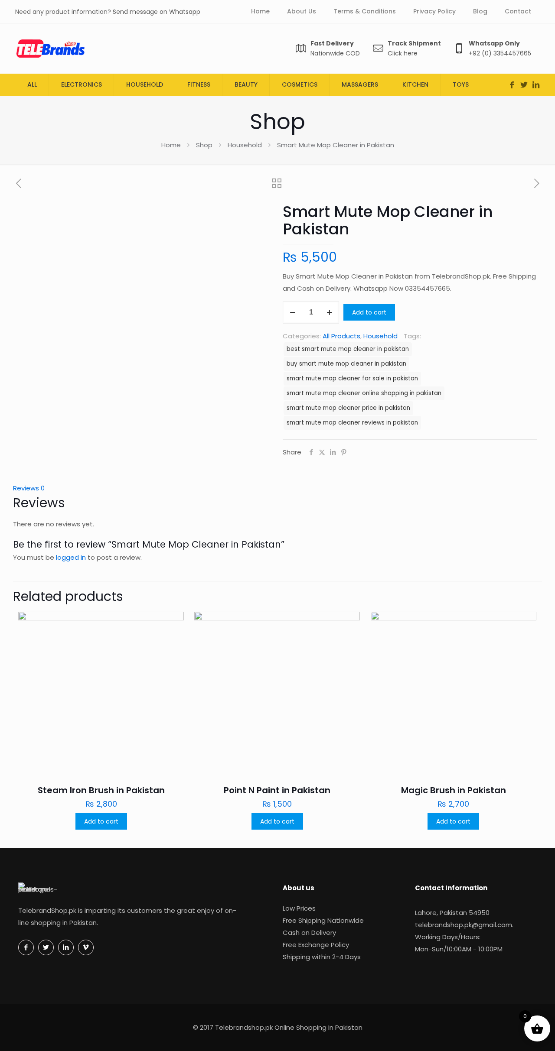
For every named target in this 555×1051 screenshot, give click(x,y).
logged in (71, 557)
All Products (341, 336)
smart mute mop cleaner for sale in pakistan (352, 378)
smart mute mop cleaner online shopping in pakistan (364, 393)
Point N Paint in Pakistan (277, 790)
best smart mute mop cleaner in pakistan (348, 349)
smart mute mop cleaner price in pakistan (348, 408)
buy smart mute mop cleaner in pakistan (346, 364)
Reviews (29, 488)
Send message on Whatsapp (156, 11)
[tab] (277, 488)
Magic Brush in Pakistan (453, 790)
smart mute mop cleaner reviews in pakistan (352, 422)
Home (171, 144)
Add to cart (369, 312)
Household (245, 144)
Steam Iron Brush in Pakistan (101, 790)
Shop (204, 144)
